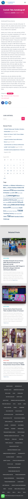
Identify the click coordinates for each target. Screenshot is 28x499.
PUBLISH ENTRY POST (14, 446)
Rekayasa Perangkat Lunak (14, 449)
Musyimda (14, 198)
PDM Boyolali (13, 200)
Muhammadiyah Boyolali (7, 198)
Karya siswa (16, 95)
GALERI (19, 403)
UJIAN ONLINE (20, 481)
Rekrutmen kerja (17, 205)
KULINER (6, 425)
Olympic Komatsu (19, 198)
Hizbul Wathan (12, 187)
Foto (14, 403)
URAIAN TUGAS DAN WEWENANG (19, 485)
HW (23, 187)
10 (4, 168)
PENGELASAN (20, 428)
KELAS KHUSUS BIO (20, 414)
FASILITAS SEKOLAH (6, 403)
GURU (24, 403)
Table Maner (14, 211)
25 (7, 173)
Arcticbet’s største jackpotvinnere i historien (14, 149)
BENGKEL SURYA (7, 389)
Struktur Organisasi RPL (19, 460)
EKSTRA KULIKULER (10, 396)
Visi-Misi (10, 488)
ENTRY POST (5, 400)
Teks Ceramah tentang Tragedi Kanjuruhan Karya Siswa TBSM (13, 363)
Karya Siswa (10, 93)
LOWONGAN (13, 425)
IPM (11, 190)
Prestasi (21, 439)
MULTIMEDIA (21, 425)
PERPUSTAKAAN (21, 432)
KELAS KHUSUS (18, 411)
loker (19, 192)
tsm (12, 216)
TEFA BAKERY (18, 464)
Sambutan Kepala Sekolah (9, 453)
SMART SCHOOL (6, 460)
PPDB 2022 (14, 439)
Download (20, 393)
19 (10, 170)
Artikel (9, 185)
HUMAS (19, 187)
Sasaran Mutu (21, 453)
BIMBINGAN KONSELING (19, 389)
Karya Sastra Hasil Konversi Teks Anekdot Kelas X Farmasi (13, 310)
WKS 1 (3, 492)
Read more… (15, 280)
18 (7, 170)
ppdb (21, 202)
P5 (23, 198)
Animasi (5, 185)
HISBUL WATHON (7, 407)
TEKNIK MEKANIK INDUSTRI (14, 471)
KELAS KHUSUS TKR (7, 418)
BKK (4, 187)
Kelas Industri (9, 411)
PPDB (22, 435)
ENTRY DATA (19, 396)
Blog (14, 393)
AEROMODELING (18, 386)
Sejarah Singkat (10, 456)
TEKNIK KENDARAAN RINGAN (14, 467)
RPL (10, 208)
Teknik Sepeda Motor (8, 474)
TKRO (5, 216)
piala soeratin (12, 202)
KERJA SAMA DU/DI (19, 421)
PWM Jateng (7, 205)
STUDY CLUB (10, 464)
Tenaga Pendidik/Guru (10, 481)
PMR (18, 202)
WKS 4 (19, 492)
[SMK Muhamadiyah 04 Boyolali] (8, 2)
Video (4, 488)
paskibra (6, 200)
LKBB (11, 192)
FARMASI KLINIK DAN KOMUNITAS (18, 400)
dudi (7, 187)
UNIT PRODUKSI (5, 485)
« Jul (4, 178)
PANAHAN (7, 428)
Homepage (21, 407)
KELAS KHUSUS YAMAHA (19, 418)
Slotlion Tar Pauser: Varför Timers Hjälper (14, 134)
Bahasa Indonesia (8, 95)
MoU (18, 196)
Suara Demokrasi (9, 211)
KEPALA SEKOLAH (8, 421)
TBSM (20, 210)
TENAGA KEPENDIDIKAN (20, 474)
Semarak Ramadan (15, 207)
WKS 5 (24, 492)
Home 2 (15, 407)
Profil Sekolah (9, 442)
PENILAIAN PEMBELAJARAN (9, 432)
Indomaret (6, 190)
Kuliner (7, 193)
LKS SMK (15, 193)
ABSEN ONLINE (9, 386)
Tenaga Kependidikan (9, 478)
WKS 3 (14, 492)
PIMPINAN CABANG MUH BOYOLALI (11, 435)
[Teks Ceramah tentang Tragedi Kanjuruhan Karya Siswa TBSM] (14, 342)
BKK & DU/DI (7, 393)
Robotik (5, 208)
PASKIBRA (13, 428)
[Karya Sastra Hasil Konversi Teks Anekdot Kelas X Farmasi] (14, 294)
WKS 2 (8, 492)
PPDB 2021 (7, 439)
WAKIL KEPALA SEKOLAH (20, 488)
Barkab (23, 185)
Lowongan (12, 195)
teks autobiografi (5, 98)
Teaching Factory (8, 213)
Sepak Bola (19, 456)
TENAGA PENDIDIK (20, 478)
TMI (9, 216)
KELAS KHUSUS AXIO (8, 414)
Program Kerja (19, 442)
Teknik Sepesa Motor (18, 213)
